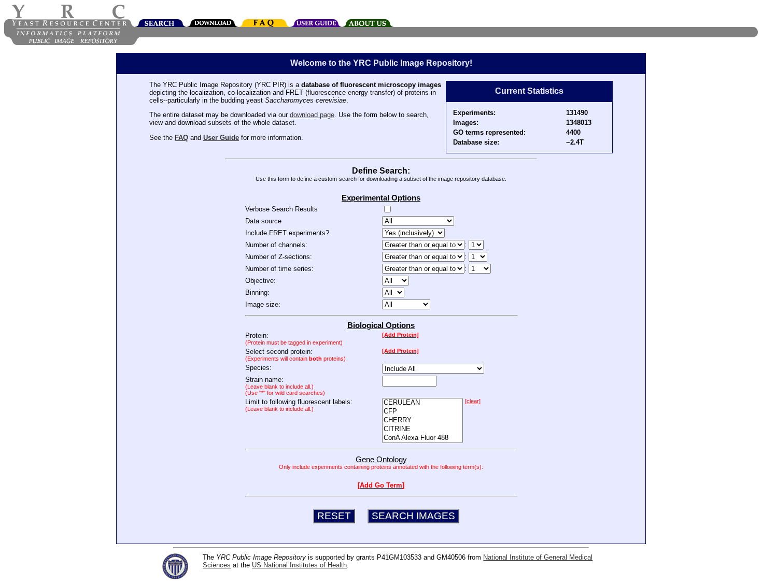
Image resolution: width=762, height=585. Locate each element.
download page (312, 115)
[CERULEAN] (422, 402)
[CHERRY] (422, 420)
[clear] (473, 401)
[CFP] (422, 411)
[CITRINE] (422, 429)
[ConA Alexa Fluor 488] (422, 438)
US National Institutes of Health (299, 565)
